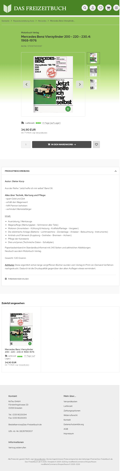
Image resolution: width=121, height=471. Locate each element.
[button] (93, 58)
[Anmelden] (92, 8)
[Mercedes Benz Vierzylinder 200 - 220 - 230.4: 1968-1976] (21, 329)
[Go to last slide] (26, 84)
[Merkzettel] (100, 8)
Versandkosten (41, 133)
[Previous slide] (7, 339)
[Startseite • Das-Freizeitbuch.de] (35, 13)
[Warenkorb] (108, 8)
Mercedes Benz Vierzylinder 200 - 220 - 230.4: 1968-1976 (19, 350)
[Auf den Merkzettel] (96, 144)
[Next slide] (80, 84)
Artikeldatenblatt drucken (18, 279)
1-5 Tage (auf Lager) (51, 123)
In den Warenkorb (61, 144)
